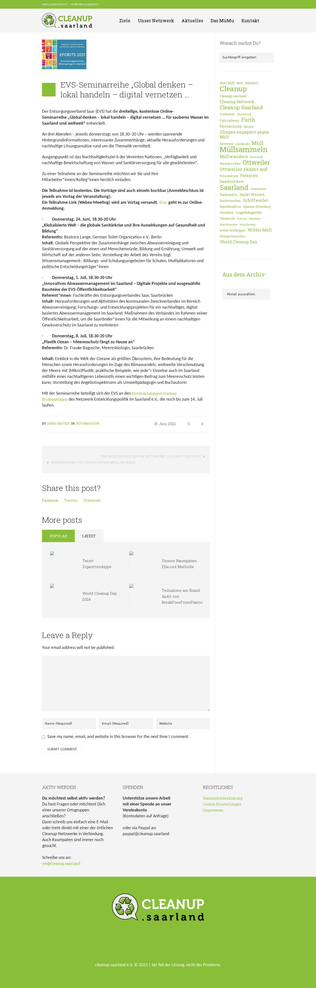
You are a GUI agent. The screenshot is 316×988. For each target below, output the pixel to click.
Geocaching (231, 126)
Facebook (50, 500)
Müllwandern (234, 156)
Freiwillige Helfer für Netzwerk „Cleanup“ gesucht (151, 456)
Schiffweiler (255, 200)
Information (87, 423)
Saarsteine (258, 189)
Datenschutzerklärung (222, 798)
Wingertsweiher (233, 236)
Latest (89, 536)
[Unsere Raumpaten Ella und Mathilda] (141, 563)
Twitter (71, 500)
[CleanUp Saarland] (158, 908)
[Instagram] (264, 4)
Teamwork (227, 218)
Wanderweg (247, 224)
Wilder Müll (260, 230)
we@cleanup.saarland (61, 863)
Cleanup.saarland (233, 96)
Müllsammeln (244, 149)
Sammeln (228, 194)
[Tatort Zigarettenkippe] (62, 563)
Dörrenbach (244, 114)
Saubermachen (230, 201)
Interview (226, 144)
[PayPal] (271, 4)
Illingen (249, 126)
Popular (58, 536)
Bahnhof (251, 83)
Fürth (248, 119)
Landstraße (243, 144)
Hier (163, 202)
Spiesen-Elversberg (256, 206)
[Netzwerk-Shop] (251, 4)
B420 (240, 83)
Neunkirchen (230, 163)
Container (227, 114)
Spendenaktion (230, 206)
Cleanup (233, 88)
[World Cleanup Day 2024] (62, 596)
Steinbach (227, 212)
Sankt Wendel (252, 194)
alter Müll (227, 83)
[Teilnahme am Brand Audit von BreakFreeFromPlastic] (141, 596)
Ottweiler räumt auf (243, 169)
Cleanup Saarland (241, 107)
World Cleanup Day (238, 241)
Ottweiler (256, 162)
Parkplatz (249, 175)
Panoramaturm (229, 176)
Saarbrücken (232, 181)
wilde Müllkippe (232, 230)
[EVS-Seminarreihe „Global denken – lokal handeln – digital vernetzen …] (64, 54)
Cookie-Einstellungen (222, 804)
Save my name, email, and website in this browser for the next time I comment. (118, 737)
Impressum (213, 810)
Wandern (254, 218)
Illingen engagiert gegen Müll (244, 134)
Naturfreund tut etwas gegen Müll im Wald (93, 462)
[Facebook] (258, 4)
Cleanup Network (237, 101)
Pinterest (92, 500)
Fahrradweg (229, 120)
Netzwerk (256, 157)
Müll (257, 142)
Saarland (234, 187)
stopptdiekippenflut (249, 212)
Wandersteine (228, 224)
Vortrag (241, 218)
